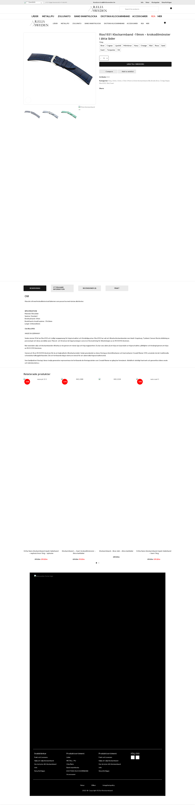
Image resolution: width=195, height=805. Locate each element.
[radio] (102, 45)
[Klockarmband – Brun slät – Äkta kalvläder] (116, 463)
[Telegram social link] (116, 88)
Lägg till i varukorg (135, 64)
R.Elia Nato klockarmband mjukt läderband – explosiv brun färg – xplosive (41, 552)
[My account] (166, 9)
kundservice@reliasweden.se (104, 2)
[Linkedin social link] (113, 88)
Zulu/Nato (70, 764)
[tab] (35, 288)
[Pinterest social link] (111, 88)
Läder (68, 757)
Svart (112, 83)
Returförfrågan (39, 771)
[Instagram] (137, 757)
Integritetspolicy (109, 785)
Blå (149, 81)
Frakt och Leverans (41, 757)
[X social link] (108, 88)
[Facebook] (133, 757)
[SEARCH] (122, 9)
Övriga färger (165, 81)
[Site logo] (97, 9)
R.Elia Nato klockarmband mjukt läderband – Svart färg (153, 552)
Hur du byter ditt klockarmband (45, 764)
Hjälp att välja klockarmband (44, 761)
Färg (101, 42)
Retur (82, 785)
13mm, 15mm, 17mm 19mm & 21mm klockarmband (130, 81)
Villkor (93, 785)
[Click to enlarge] (28, 100)
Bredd (153, 81)
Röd (108, 83)
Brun (157, 81)
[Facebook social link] (25, 9)
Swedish (31, 2)
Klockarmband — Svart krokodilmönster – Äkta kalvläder (79, 552)
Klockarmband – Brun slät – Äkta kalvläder (116, 551)
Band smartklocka (72, 767)
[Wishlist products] (162, 9)
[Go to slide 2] (98, 562)
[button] (26, 191)
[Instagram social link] (28, 9)
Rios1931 (102, 83)
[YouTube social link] (31, 9)
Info (35, 767)
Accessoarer (70, 774)
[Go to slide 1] (96, 562)
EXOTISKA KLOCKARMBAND (77, 771)
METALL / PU (71, 761)
